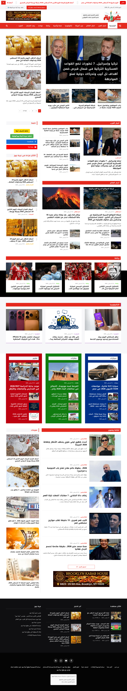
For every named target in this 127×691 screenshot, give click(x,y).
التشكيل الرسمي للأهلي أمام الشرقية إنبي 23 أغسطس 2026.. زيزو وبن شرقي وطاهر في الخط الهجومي (108, 287)
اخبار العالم (90, 25)
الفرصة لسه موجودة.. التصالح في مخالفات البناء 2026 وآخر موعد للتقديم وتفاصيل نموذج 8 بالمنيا (64, 387)
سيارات (116, 383)
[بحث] (7, 26)
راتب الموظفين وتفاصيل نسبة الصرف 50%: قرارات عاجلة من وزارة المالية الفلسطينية (109, 106)
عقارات (76, 383)
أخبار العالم (114, 182)
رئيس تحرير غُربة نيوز (35, 612)
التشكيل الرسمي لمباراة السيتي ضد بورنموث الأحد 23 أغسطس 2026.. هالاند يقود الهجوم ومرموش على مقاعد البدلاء (48, 287)
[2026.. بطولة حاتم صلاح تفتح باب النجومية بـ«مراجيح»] (105, 471)
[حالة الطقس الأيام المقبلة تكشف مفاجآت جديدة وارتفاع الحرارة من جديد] (22, 538)
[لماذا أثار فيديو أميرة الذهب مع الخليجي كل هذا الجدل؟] (116, 615)
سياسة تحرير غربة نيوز (35, 628)
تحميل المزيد (82, 566)
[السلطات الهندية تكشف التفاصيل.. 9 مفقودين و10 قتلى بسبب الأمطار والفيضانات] (116, 233)
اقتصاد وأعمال (29, 185)
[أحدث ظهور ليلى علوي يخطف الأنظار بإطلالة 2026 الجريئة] (105, 445)
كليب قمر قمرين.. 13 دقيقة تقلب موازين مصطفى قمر (67, 521)
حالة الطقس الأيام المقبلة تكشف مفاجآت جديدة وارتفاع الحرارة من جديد (24, 553)
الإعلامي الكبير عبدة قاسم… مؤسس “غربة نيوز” (28, 616)
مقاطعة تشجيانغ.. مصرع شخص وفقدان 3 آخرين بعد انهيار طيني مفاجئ (56, 233)
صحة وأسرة (57, 25)
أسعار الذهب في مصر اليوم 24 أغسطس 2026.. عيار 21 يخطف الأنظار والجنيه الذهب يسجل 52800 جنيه (19, 240)
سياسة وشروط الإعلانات (34, 635)
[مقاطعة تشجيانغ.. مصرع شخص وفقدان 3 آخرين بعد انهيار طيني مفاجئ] (75, 233)
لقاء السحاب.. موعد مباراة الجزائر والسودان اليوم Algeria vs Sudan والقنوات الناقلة (97, 626)
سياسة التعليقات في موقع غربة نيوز (31, 625)
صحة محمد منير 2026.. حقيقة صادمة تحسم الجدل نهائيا (66, 547)
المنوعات (30, 214)
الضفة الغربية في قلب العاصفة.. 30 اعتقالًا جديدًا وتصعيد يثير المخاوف (56, 156)
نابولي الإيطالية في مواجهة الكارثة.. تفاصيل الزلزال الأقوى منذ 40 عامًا (96, 244)
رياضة (48, 25)
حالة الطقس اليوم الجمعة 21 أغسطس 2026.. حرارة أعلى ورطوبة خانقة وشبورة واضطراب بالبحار (23, 585)
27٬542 (25, 110)
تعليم (37, 383)
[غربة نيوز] (112, 16)
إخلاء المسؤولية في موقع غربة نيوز (31, 631)
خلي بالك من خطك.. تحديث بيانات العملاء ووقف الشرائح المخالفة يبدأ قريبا (64, 338)
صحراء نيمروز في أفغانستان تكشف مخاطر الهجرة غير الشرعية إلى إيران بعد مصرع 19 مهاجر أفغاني (55, 245)
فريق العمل (76, 667)
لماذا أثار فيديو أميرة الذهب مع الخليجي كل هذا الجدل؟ (98, 614)
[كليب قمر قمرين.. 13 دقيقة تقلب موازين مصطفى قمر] (105, 523)
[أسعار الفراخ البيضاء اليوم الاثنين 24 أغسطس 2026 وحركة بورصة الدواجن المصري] (23, 80)
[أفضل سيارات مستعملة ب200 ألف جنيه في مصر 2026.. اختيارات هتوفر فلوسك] (113, 396)
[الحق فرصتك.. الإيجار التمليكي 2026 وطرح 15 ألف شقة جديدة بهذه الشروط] (73, 406)
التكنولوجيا (114, 304)
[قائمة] (120, 26)
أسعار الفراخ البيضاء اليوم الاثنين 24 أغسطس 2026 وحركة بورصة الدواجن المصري (47, 3)
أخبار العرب (102, 25)
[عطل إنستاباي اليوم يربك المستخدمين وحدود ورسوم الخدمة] (103, 320)
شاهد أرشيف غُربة (22, 131)
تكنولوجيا (68, 25)
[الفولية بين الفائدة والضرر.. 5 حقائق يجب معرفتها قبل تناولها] (22, 476)
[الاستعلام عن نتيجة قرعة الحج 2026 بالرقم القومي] (116, 638)
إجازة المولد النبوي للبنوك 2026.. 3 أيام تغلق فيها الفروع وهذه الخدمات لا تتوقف (23, 522)
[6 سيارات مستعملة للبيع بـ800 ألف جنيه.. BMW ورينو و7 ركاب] (113, 406)
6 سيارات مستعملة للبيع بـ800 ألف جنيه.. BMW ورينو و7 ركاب (97, 405)
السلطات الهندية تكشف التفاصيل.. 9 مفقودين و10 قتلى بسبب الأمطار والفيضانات (97, 233)
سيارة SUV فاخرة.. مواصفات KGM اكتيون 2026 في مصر (104, 387)
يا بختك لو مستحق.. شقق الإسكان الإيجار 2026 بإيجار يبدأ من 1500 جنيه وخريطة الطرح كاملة (58, 415)
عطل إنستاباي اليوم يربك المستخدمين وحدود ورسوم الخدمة (104, 338)
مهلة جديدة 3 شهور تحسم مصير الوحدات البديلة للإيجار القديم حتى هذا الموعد (59, 395)
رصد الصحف (30, 25)
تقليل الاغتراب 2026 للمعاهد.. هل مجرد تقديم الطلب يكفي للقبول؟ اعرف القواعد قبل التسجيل (19, 415)
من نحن (116, 667)
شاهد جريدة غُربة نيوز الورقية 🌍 (15, 7)
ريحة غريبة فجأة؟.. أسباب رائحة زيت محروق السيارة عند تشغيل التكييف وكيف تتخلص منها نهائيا (97, 415)
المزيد (20, 25)
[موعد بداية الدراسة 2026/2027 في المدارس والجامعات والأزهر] (24, 371)
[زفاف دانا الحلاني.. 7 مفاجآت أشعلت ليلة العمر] (105, 497)
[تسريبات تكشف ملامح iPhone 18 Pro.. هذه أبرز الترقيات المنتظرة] (24, 320)
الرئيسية (112, 25)
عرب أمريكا (79, 25)
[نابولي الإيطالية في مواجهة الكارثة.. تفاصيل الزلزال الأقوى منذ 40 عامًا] (116, 245)
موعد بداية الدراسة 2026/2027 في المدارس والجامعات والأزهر (24, 387)
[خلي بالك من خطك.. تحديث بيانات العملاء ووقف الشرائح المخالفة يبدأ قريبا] (63, 320)
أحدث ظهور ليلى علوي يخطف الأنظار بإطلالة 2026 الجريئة (65, 443)
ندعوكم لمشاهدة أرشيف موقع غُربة (36, 7)
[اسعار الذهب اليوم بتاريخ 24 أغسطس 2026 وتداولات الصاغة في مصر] (23, 45)
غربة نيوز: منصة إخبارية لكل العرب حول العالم (28, 619)
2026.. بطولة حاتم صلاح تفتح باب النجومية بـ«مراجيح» (67, 469)
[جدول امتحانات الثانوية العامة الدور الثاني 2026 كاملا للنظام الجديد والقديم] (34, 406)
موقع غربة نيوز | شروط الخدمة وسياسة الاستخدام (56, 667)
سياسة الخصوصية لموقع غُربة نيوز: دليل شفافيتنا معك (25, 667)
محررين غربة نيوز (36, 622)
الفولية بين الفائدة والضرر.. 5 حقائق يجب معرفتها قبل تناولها (25, 491)
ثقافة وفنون (113, 430)
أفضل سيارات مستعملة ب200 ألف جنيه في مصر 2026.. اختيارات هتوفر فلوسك (97, 395)
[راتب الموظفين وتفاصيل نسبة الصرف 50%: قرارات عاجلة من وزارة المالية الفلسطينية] (109, 96)
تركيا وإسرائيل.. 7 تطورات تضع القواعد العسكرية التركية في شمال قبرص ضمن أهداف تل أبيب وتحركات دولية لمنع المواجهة (90, 71)
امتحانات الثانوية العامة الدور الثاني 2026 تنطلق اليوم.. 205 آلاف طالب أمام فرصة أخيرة (18, 395)
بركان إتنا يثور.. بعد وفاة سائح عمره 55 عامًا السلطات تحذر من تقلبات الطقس (63, 216)
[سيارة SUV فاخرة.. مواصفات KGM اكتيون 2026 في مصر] (103, 371)
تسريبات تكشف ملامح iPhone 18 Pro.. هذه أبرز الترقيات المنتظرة (26, 338)
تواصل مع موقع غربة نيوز (63, 670)
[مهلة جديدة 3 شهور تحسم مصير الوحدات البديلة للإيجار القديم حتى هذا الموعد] (73, 396)
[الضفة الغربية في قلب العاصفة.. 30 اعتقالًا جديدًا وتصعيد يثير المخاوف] (75, 157)
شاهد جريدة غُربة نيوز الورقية (22, 136)
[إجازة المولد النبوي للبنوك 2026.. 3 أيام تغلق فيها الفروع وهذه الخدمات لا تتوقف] (22, 507)
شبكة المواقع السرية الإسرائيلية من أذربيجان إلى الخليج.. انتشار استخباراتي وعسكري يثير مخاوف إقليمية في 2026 (84, 106)
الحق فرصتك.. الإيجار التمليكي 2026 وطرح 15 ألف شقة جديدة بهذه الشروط (58, 405)
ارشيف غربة (84, 667)
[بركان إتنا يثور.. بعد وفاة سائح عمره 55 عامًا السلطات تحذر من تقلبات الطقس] (61, 198)
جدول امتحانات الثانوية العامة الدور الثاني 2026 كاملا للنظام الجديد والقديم (18, 405)
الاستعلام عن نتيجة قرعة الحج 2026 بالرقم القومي (99, 637)
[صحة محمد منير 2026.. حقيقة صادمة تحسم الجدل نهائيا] (105, 549)
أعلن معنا (109, 667)
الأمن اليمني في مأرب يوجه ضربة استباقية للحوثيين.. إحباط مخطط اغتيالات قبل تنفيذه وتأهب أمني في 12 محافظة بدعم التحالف (58, 106)
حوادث (40, 25)
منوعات (34, 430)
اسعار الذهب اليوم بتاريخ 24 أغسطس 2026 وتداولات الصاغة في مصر (25, 59)
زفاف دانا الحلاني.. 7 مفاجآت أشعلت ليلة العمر (65, 495)
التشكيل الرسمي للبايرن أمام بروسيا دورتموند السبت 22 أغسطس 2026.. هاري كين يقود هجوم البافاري (20, 287)
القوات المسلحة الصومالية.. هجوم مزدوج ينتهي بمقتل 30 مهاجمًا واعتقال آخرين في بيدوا (56, 167)
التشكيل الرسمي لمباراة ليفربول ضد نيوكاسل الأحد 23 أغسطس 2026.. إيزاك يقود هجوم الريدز (78, 287)
